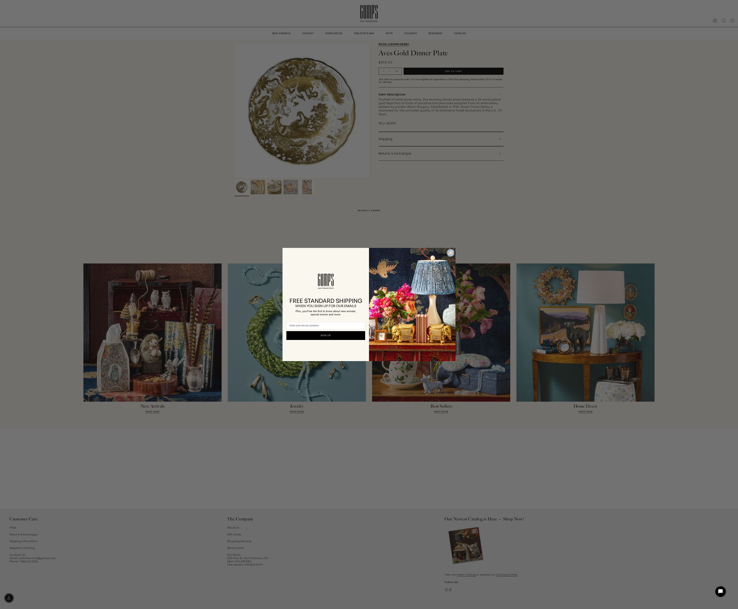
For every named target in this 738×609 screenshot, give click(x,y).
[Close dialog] (450, 252)
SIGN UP (326, 335)
